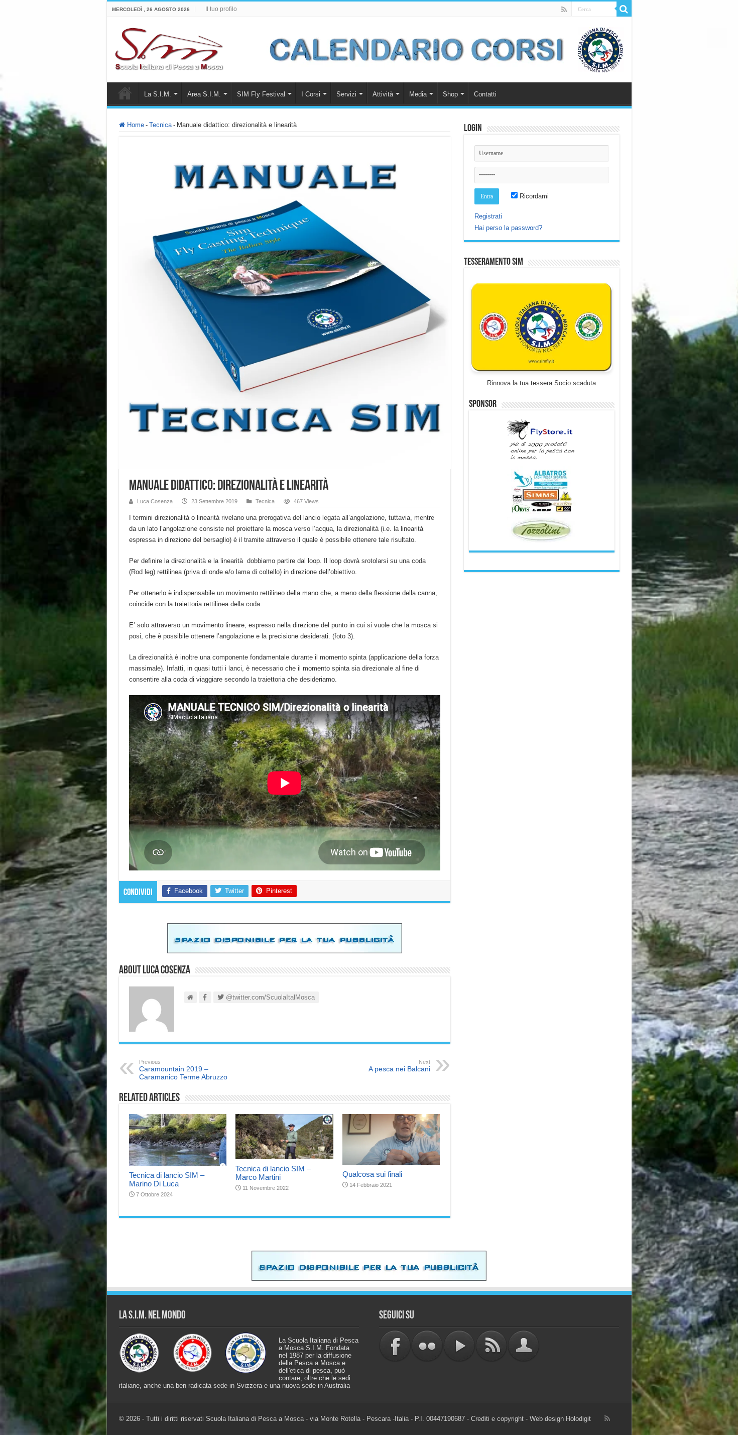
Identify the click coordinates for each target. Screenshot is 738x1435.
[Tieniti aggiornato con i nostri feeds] (491, 1346)
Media (418, 94)
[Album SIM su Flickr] (427, 1346)
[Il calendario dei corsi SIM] (441, 49)
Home (125, 92)
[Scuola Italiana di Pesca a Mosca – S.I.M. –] (169, 48)
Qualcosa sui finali (372, 1174)
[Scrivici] (524, 1346)
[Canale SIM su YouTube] (459, 1346)
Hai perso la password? (508, 228)
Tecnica (160, 125)
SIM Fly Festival (261, 94)
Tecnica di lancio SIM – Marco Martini (273, 1172)
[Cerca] (624, 9)
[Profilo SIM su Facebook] (395, 1346)
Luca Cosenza (155, 501)
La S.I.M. (157, 94)
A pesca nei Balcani (399, 1066)
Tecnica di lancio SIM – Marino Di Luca (166, 1179)
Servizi (346, 94)
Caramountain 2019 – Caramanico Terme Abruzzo (183, 1070)
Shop (450, 94)
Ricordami (533, 196)
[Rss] (564, 10)
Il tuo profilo (221, 9)
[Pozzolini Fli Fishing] (541, 530)
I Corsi (310, 94)
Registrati (488, 216)
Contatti (485, 94)
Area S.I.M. (204, 94)
